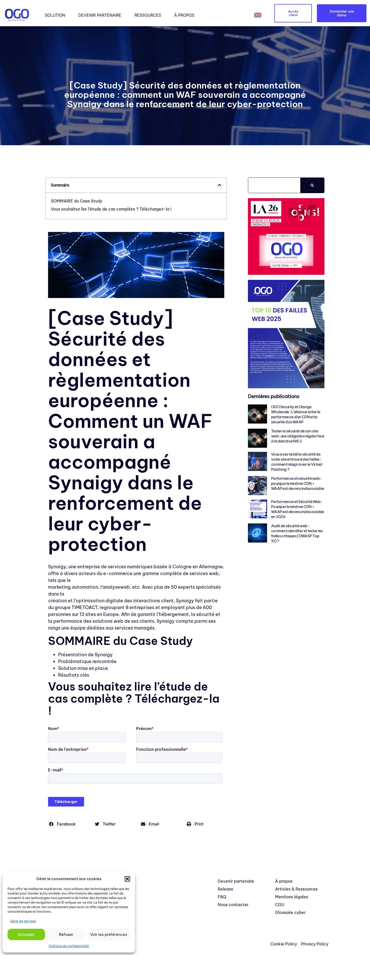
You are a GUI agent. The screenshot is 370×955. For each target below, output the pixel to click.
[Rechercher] (312, 185)
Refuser (66, 934)
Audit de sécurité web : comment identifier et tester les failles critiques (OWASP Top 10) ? (297, 533)
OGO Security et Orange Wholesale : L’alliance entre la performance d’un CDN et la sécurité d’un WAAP (295, 414)
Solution (55, 15)
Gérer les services (23, 921)
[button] (127, 878)
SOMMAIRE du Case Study (76, 200)
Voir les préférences (108, 934)
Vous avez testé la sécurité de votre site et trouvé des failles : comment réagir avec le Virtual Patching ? (296, 462)
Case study (158, 71)
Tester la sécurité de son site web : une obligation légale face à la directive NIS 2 (297, 436)
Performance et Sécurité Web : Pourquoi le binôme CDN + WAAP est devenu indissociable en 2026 (297, 509)
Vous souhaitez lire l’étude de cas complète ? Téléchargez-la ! (111, 209)
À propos (184, 15)
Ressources (147, 15)
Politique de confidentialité (69, 946)
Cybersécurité (185, 71)
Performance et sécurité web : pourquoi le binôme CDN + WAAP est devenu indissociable (297, 483)
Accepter (26, 934)
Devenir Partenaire (99, 15)
